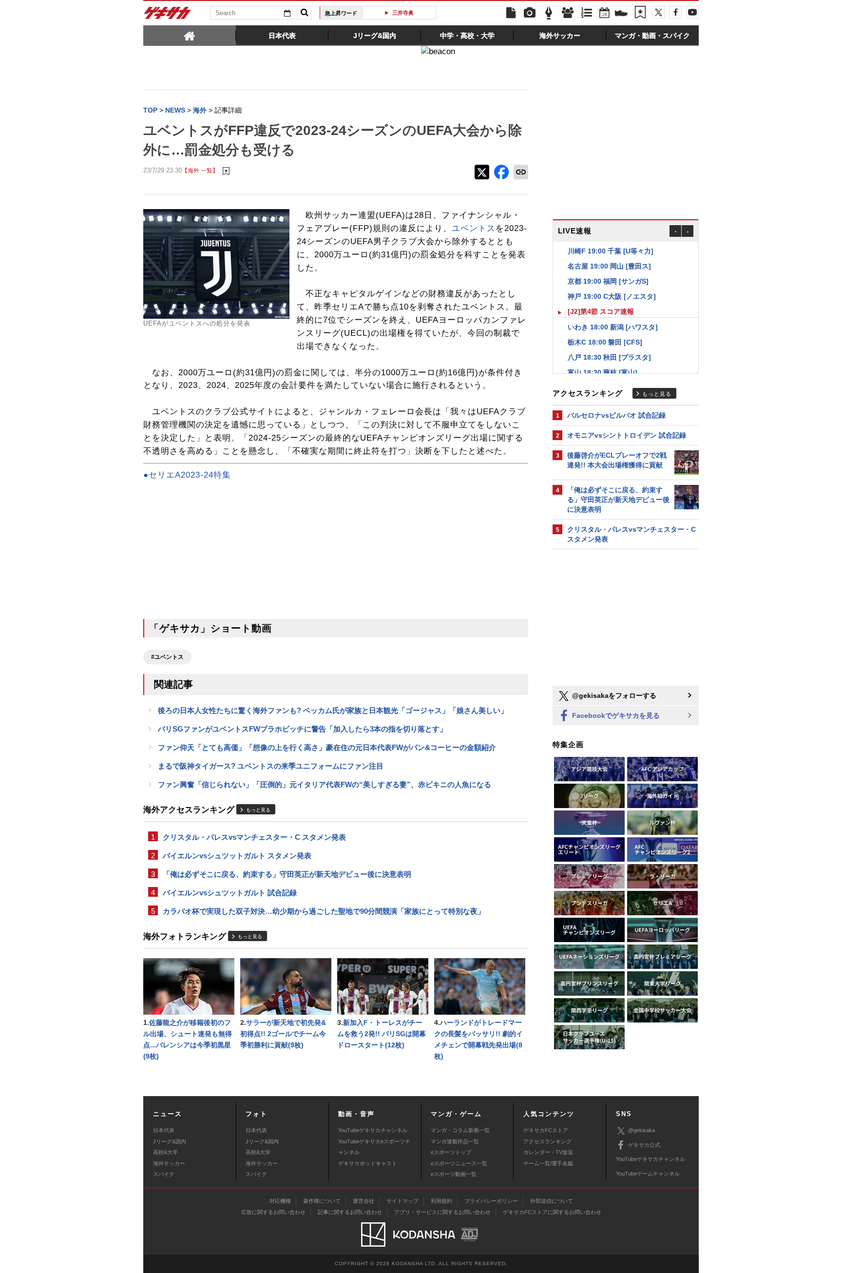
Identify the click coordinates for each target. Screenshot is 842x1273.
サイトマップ (402, 1201)
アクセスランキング (547, 1141)
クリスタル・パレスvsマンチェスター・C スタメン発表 (254, 837)
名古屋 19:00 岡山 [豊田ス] (609, 255)
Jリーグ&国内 (169, 1141)
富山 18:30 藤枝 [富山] (602, 361)
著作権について (322, 1201)
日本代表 (163, 1130)
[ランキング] (586, 13)
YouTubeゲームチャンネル (648, 1174)
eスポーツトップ (451, 1152)
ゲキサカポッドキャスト (367, 1163)
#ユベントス (167, 657)
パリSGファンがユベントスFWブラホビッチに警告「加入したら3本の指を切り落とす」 (302, 729)
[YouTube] (692, 12)
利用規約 (441, 1201)
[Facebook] (675, 12)
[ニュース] (510, 13)
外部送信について (551, 1201)
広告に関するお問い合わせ (273, 1212)
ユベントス (474, 228)
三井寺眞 (403, 13)
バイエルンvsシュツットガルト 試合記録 (230, 892)
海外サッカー (169, 1163)
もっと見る (258, 809)
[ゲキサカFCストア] (621, 14)
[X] (658, 12)
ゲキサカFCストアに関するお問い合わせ (552, 1212)
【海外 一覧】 (200, 170)
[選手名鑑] (567, 13)
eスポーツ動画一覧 (454, 1174)
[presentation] (189, 35)
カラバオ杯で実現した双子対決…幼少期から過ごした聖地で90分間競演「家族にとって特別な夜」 (324, 911)
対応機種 (280, 1201)
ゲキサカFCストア (545, 1130)
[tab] (189, 35)
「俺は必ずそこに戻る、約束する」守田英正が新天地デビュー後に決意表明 (287, 874)
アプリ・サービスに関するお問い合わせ (442, 1212)
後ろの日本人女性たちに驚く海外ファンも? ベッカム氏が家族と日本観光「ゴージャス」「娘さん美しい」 (333, 710)
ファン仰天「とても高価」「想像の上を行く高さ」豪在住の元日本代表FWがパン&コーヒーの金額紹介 (327, 747)
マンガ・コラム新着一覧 (460, 1130)
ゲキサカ (167, 15)
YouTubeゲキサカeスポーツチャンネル (374, 1146)
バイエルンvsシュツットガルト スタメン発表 (237, 855)
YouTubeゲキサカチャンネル (372, 1130)
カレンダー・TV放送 (548, 1152)
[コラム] (548, 13)
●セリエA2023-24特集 (187, 475)
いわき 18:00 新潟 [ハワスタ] (613, 316)
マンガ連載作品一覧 (455, 1141)
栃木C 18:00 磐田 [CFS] (605, 331)
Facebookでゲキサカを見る (615, 715)
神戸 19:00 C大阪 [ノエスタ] (612, 285)
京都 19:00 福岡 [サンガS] (608, 270)
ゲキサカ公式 (644, 1145)
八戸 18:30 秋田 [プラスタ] (609, 346)
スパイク (163, 1174)
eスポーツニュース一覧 (459, 1163)
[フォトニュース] (529, 13)
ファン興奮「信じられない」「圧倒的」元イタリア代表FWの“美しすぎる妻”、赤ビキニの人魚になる (324, 784)
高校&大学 (165, 1152)
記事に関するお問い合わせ (350, 1212)
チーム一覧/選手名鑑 (548, 1163)
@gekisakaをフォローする (613, 695)
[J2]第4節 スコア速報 (601, 300)
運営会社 (363, 1201)
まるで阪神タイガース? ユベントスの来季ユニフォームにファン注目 (270, 766)
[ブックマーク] (640, 13)
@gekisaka (641, 1130)
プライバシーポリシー (491, 1201)
